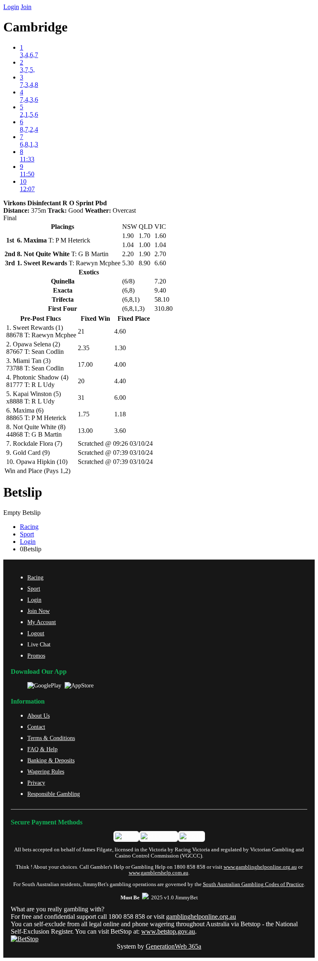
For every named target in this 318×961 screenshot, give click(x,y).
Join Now (38, 611)
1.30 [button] (120, 347)
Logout (35, 633)
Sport (27, 534)
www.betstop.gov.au (168, 931)
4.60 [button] (120, 331)
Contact (36, 726)
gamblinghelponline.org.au (201, 916)
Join (26, 6)
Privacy (36, 782)
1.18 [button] (120, 414)
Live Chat (39, 644)
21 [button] (81, 331)
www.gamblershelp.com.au (158, 873)
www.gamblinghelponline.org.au (260, 867)
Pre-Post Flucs (40, 318)
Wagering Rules (45, 771)
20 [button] (81, 380)
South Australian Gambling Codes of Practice (253, 884)
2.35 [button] (83, 347)
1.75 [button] (83, 414)
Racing (29, 526)
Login (11, 6)
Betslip (22, 492)
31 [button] (81, 397)
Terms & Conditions (51, 738)
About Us (38, 715)
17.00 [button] (85, 364)
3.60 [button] (120, 430)
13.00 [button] (85, 430)
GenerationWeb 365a (173, 946)
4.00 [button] (120, 364)
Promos (36, 655)
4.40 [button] (120, 380)
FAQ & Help (42, 749)
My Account (41, 622)
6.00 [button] (120, 397)
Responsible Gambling (53, 793)
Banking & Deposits (51, 760)
